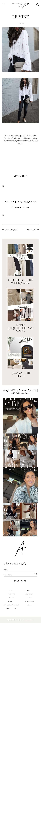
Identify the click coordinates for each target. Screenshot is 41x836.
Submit (35, 582)
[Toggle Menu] (3, 5)
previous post (11, 229)
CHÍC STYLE (20, 375)
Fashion (20, 23)
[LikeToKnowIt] (21, 588)
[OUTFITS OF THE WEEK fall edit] (20, 260)
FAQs (29, 612)
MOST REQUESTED (20, 328)
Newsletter (29, 609)
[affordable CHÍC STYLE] (20, 353)
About (29, 598)
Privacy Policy (11, 616)
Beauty (11, 598)
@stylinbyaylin (20, 393)
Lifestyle (11, 601)
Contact (29, 601)
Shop (29, 605)
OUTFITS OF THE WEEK (20, 282)
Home (11, 605)
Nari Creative (24, 627)
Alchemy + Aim (30, 627)
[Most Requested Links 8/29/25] (20, 305)
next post (31, 229)
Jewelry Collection (11, 612)
